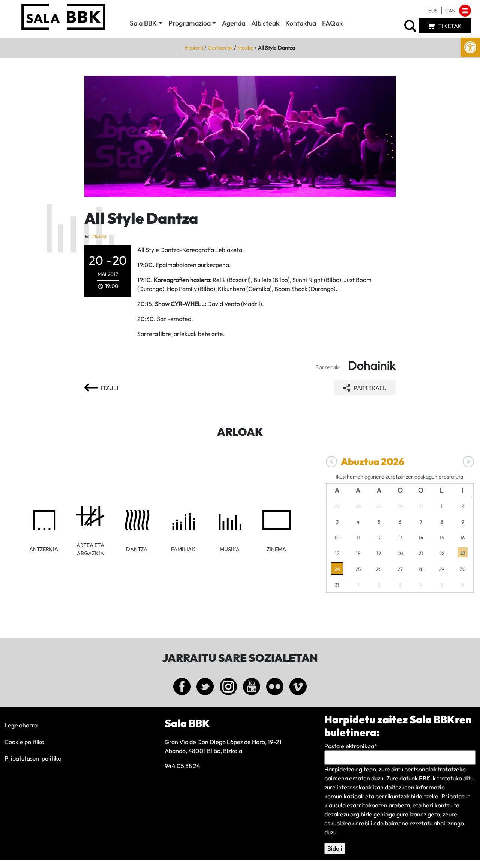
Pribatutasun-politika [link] (33, 758)
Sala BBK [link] (143, 23)
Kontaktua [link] (300, 23)
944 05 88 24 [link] (182, 766)
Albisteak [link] (265, 23)
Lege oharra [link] (21, 725)
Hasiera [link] (194, 47)
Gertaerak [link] (220, 47)
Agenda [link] (233, 23)
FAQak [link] (332, 23)
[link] (470, 47)
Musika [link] (245, 47)
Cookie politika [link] (24, 742)
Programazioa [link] (189, 23)
